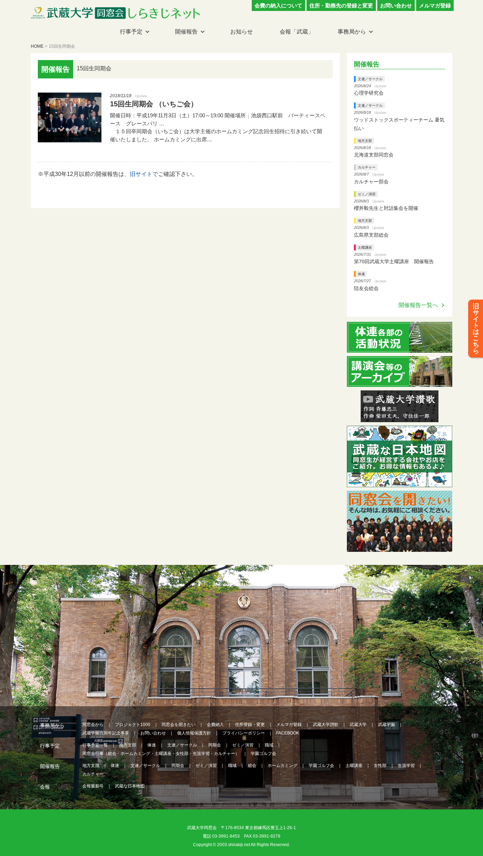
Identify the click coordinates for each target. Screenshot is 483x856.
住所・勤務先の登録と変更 (341, 5)
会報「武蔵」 (297, 32)
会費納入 (215, 724)
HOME (37, 46)
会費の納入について (278, 5)
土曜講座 (365, 247)
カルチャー (367, 167)
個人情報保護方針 (194, 733)
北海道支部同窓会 (374, 155)
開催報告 (186, 32)
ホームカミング (282, 765)
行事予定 (131, 32)
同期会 (214, 745)
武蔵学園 (386, 724)
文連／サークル (370, 79)
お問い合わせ (396, 5)
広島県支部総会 (371, 235)
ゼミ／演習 (367, 194)
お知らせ (241, 32)
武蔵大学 (358, 724)
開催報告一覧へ (418, 305)
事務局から (352, 32)
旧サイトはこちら (476, 328)
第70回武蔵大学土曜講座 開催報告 (394, 261)
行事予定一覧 (95, 745)
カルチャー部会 (371, 181)
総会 (252, 765)
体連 (361, 274)
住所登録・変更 (250, 724)
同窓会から (93, 724)
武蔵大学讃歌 (325, 724)
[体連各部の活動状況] (399, 348)
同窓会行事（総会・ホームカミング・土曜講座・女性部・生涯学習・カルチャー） (160, 753)
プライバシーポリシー (243, 733)
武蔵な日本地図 (130, 786)
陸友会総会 (366, 288)
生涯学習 (406, 765)
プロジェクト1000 (132, 724)
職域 (269, 745)
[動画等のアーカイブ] (399, 382)
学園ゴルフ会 (263, 753)
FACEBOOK (287, 733)
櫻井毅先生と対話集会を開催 (386, 208)
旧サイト (141, 174)
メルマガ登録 (435, 5)
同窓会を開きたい (179, 724)
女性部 (380, 765)
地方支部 (365, 141)
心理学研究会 (369, 93)
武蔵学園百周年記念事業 (105, 733)
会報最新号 (93, 786)
